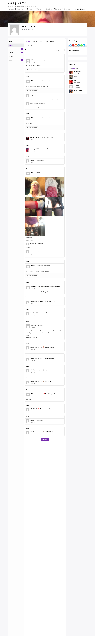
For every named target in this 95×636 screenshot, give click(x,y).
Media (15, 60)
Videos (30, 9)
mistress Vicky (33, 137)
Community (20, 9)
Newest (70, 68)
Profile (10, 42)
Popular (76, 68)
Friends (15, 49)
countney (32, 149)
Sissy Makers (57, 286)
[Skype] (84, 45)
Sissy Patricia (77, 72)
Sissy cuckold (48, 381)
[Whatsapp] (81, 45)
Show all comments (31, 240)
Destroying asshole (49, 359)
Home (12, 9)
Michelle (33, 60)
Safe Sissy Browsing (49, 347)
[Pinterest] (73, 45)
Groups (15, 53)
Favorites (40, 41)
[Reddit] (76, 45)
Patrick (32, 313)
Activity (11, 45)
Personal (28, 41)
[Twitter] (70, 45)
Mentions (34, 41)
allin (30, 95)
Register (83, 9)
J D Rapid (76, 86)
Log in (77, 9)
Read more (29, 237)
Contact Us (67, 9)
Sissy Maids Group (49, 432)
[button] (32, 70)
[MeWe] (78, 45)
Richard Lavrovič (78, 90)
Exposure (58, 9)
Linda (75, 76)
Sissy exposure (57, 394)
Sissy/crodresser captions (51, 370)
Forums (11, 56)
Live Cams (49, 9)
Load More (44, 439)
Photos (39, 9)
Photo (46, 286)
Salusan (76, 81)
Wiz (30, 243)
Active (73, 68)
